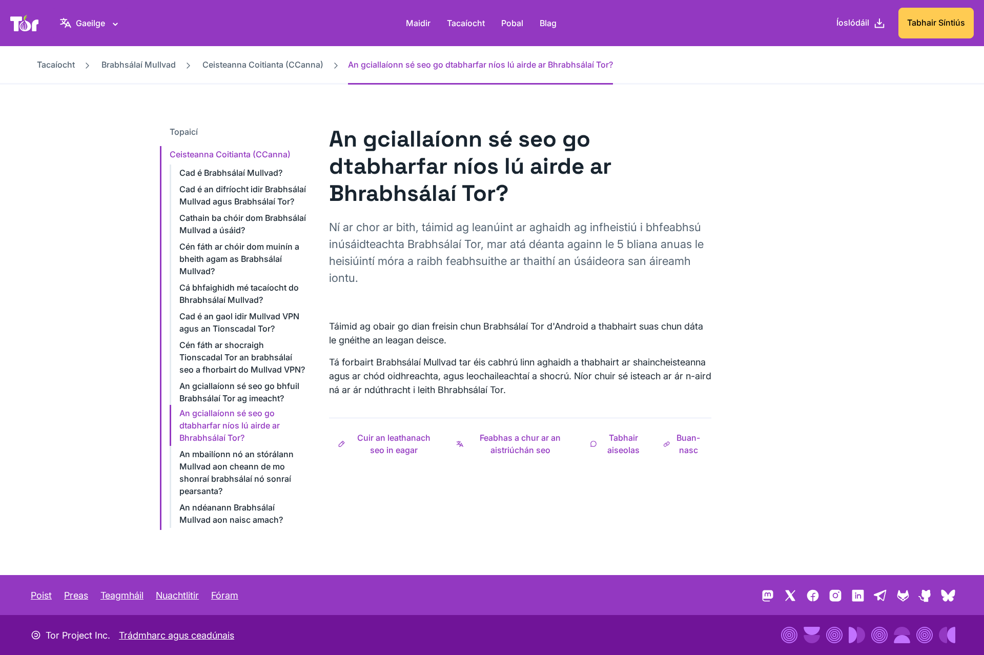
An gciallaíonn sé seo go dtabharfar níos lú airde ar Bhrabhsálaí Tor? (229, 425)
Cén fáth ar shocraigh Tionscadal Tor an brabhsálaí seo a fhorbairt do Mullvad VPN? (242, 357)
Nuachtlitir (177, 595)
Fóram (224, 595)
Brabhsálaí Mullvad (138, 64)
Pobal (512, 23)
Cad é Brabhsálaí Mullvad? (230, 173)
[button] (388, 444)
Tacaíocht (466, 23)
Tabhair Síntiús (936, 22)
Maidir (418, 23)
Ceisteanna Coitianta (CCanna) (262, 64)
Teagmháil (122, 595)
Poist (41, 595)
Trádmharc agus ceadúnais (176, 635)
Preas (76, 595)
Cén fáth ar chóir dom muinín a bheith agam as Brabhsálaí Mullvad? (239, 258)
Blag (548, 23)
